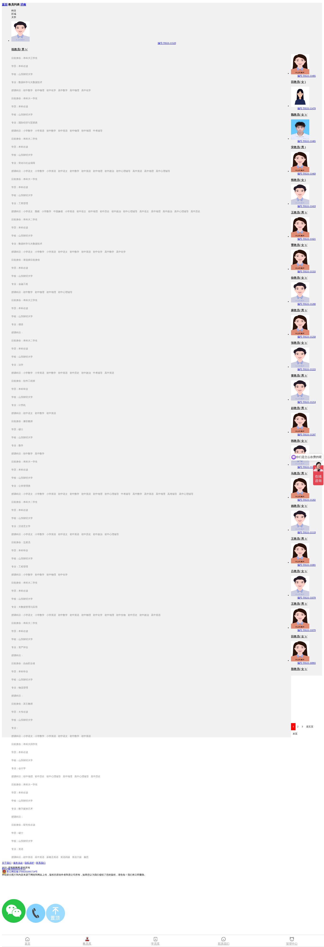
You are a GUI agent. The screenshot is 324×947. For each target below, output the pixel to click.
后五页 (309, 726)
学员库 (155, 943)
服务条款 (18, 863)
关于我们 (6, 863)
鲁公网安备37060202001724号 (22, 871)
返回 (5, 4)
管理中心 (291, 943)
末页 (295, 733)
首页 (27, 943)
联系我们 (41, 863)
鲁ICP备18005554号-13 (13, 868)
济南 (23, 4)
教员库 (87, 943)
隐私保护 (29, 863)
